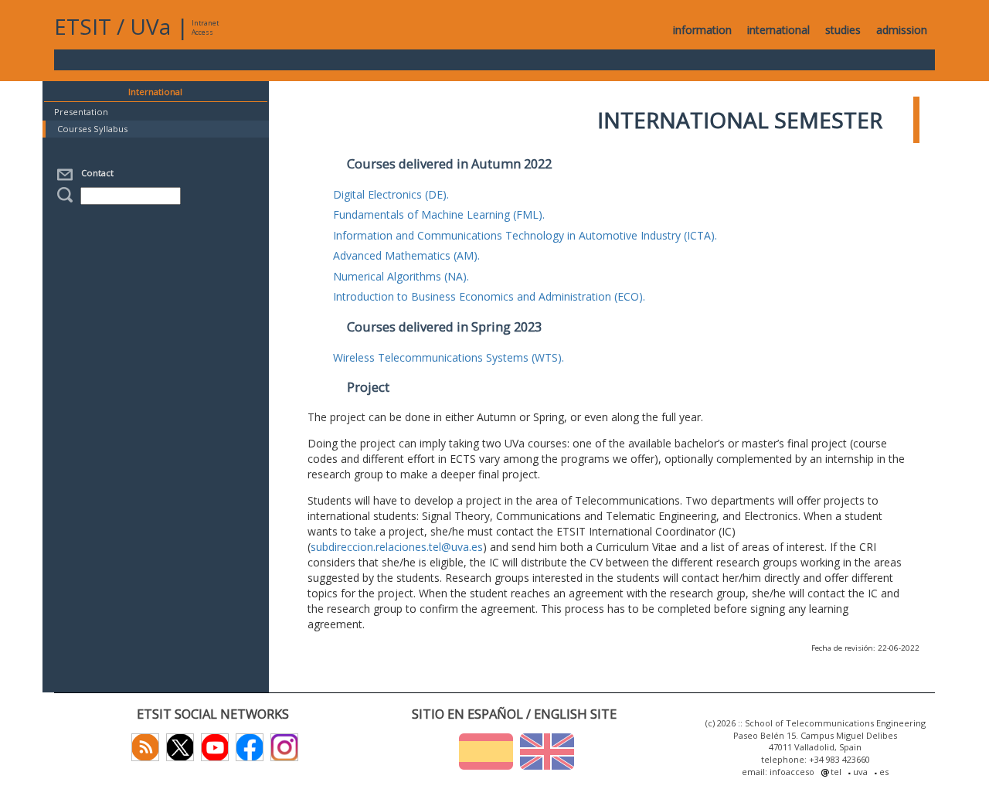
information (702, 29)
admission (901, 29)
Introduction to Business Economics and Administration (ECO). (489, 296)
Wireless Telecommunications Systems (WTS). (448, 357)
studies (843, 29)
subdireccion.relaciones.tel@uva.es (397, 546)
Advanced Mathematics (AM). (406, 255)
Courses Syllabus (92, 128)
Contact (95, 173)
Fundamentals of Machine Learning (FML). (439, 214)
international (778, 29)
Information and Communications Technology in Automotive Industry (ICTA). (525, 235)
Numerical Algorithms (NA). (401, 276)
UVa (150, 26)
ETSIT (82, 26)
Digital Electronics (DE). (391, 194)
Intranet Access (205, 27)
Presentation (81, 111)
